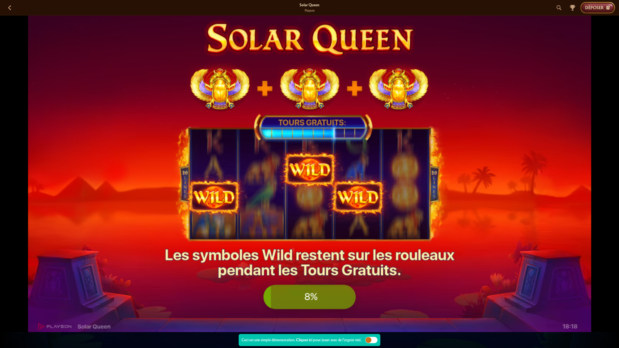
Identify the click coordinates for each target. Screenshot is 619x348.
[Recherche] (559, 8)
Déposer (594, 7)
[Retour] (9, 8)
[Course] (572, 8)
